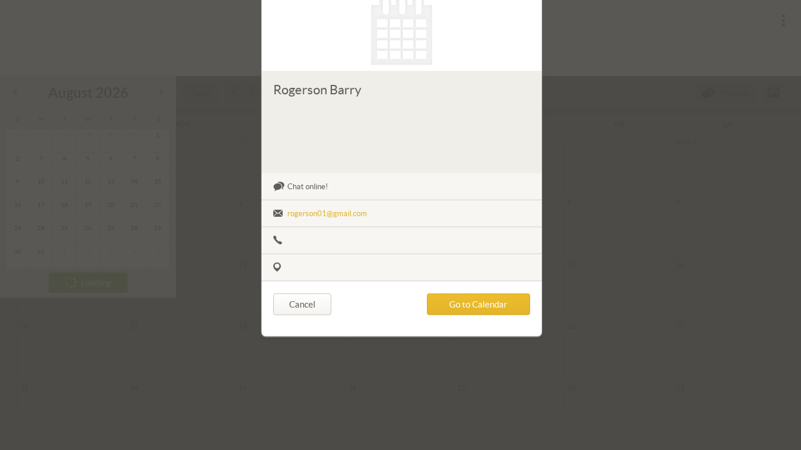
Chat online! (307, 204)
